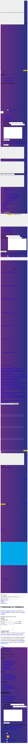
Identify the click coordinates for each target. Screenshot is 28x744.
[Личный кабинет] (12, 415)
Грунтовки (19, 376)
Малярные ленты (15, 379)
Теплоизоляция (9, 373)
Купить (2, 618)
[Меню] (12, 7)
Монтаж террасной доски (13, 196)
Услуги (5, 192)
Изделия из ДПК (7, 665)
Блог (5, 206)
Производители (7, 203)
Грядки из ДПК (6, 389)
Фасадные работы (11, 193)
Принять (3, 646)
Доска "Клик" (4, 400)
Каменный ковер (11, 200)
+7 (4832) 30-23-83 (8, 80)
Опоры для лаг (14, 389)
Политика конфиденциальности (11, 688)
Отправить (6, 140)
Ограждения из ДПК (13, 387)
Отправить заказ (5, 631)
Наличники (7, 392)
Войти (2, 601)
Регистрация (4, 603)
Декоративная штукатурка (13, 195)
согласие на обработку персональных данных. (15, 143)
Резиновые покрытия (12, 198)
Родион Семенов (14, 656)
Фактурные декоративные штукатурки (10, 374)
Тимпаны (12, 394)
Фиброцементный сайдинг (10, 669)
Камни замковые (18, 392)
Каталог (14, 258)
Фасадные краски (5, 371)
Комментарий (18, 623)
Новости (6, 205)
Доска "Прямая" (11, 400)
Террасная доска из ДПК (7, 386)
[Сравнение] (12, 427)
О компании (6, 188)
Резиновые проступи (16, 382)
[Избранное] (12, 439)
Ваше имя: (6, 122)
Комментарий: (7, 126)
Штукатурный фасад (9, 661)
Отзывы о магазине (8, 190)
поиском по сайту (5, 612)
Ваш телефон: (7, 124)
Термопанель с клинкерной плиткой (9, 395)
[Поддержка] (2, 112)
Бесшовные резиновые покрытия (9, 381)
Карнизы (3, 392)
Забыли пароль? (5, 599)
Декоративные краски (11, 376)
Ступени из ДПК (17, 386)
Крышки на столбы (5, 394)
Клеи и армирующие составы (8, 368)
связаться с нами (10, 610)
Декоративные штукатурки (18, 369)
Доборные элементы (20, 400)
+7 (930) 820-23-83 (8, 78)
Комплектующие (13, 371)
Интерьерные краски (6, 379)
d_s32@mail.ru (7, 212)
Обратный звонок (8, 119)
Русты (12, 392)
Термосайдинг (13, 397)
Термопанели (7, 667)
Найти (16, 403)
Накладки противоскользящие (11, 384)
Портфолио (6, 201)
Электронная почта (5, 596)
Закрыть (6, 144)
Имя (2, 621)
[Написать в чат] (14, 553)
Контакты (6, 208)
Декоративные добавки (17, 377)
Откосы (24, 392)
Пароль (2, 598)
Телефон (19, 621)
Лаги (19, 387)
